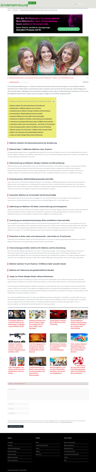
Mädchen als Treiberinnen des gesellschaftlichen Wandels (26, 132)
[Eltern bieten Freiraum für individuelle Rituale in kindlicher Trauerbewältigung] (58, 337)
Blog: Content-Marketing (69, 442)
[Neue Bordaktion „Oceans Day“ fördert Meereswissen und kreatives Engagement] (58, 361)
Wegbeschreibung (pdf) (13, 457)
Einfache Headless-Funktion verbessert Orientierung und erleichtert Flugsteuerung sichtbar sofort (16, 348)
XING (65, 460)
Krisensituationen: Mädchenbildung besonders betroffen (26, 113)
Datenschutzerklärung (67, 422)
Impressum (10, 445)
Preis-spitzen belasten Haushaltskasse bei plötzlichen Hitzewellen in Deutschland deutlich (79, 348)
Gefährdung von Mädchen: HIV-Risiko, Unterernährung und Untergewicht (31, 119)
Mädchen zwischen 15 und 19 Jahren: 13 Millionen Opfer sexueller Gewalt (31, 129)
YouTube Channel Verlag (69, 451)
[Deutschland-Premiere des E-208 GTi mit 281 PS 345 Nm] (58, 314)
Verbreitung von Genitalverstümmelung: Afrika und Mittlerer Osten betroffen (31, 121)
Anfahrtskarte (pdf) (12, 454)
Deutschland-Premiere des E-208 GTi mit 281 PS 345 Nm (58, 322)
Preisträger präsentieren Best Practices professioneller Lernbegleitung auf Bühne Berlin (16, 323)
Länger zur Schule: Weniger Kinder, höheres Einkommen (26, 135)
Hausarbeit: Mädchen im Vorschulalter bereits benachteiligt (27, 116)
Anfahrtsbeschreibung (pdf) (14, 448)
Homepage (10, 442)
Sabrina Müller (14, 82)
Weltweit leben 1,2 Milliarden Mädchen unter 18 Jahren (25, 108)
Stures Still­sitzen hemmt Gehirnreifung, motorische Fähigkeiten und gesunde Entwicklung (79, 324)
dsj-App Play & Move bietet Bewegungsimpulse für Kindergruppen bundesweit (78, 370)
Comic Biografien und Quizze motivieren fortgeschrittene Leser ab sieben (16, 370)
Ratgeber (38, 451)
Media (37, 442)
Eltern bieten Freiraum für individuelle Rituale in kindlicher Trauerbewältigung (58, 347)
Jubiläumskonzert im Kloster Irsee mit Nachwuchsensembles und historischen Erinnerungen (37, 371)
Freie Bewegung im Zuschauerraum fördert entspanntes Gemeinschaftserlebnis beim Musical (37, 348)
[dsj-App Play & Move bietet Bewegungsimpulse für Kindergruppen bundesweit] (79, 361)
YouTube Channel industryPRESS (71, 454)
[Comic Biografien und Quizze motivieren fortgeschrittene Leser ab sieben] (16, 361)
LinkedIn (66, 457)
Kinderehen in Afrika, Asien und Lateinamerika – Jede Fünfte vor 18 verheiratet (32, 124)
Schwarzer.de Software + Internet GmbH (18, 470)
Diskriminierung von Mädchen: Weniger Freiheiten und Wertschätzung (30, 111)
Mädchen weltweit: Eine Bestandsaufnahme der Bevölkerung (27, 105)
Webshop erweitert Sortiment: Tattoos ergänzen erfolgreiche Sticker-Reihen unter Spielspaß (37, 324)
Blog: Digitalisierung (68, 448)
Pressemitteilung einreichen (42, 445)
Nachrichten (85, 81)
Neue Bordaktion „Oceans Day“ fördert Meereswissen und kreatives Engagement (58, 370)
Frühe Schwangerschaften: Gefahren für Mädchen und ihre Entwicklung (30, 127)
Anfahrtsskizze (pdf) (12, 451)
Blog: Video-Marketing (69, 445)
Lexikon (37, 448)
